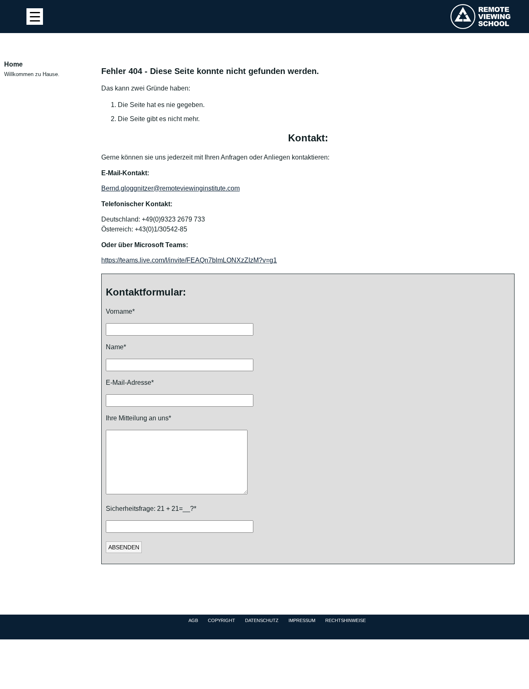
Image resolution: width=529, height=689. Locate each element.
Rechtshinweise (345, 620)
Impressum (301, 620)
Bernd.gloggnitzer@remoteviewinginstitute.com (170, 188)
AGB (193, 620)
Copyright (221, 620)
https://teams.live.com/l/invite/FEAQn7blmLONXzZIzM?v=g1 (189, 260)
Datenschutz (262, 620)
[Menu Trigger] (34, 16)
